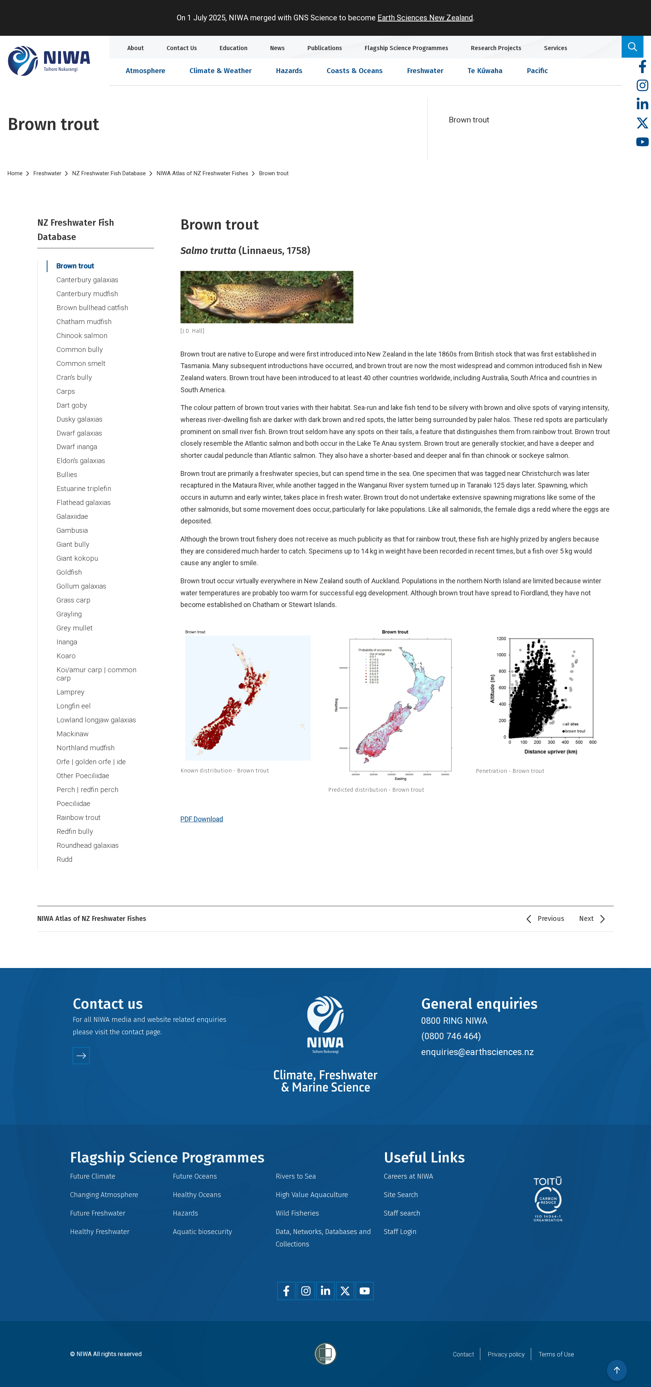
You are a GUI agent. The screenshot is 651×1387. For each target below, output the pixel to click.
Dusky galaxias (79, 419)
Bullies (67, 475)
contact (133, 1032)
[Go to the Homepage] (49, 61)
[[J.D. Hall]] (395, 297)
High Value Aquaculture (312, 1194)
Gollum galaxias (81, 586)
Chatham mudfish (84, 322)
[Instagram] (642, 85)
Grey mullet (75, 628)
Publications (324, 48)
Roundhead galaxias (88, 845)
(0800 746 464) (451, 1036)
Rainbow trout (79, 818)
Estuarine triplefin (84, 489)
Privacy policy (506, 1354)
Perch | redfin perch (87, 790)
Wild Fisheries (297, 1213)
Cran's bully (74, 377)
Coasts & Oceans (355, 70)
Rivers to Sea (296, 1176)
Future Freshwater (97, 1213)
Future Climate (92, 1176)
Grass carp (73, 600)
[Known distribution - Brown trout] (247, 696)
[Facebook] (642, 66)
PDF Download (201, 819)
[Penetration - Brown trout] (543, 696)
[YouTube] (642, 142)
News (277, 48)
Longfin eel (74, 706)
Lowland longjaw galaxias (96, 720)
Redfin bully (75, 831)
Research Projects (496, 48)
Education (234, 48)
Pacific (537, 70)
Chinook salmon (82, 336)
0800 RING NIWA (454, 1020)
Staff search (402, 1213)
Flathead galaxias (84, 503)
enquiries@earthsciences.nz (477, 1052)
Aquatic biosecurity (202, 1231)
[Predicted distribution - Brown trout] (395, 705)
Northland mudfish (86, 748)
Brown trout (75, 266)
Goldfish (69, 572)
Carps (66, 391)
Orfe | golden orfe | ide (91, 762)
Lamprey (70, 692)
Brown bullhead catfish (92, 308)
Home (15, 173)
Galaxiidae (72, 516)
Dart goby (72, 405)
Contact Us (182, 48)
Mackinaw (73, 734)
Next (586, 918)
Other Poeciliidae (83, 776)
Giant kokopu (77, 558)
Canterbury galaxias (87, 280)
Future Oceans (195, 1176)
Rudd (64, 859)
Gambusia (72, 530)
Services (555, 48)
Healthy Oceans (197, 1194)
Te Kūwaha (485, 70)
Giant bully (73, 544)
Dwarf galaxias (79, 433)
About (135, 48)
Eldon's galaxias (81, 461)
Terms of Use (556, 1354)
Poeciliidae (73, 804)
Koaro (66, 656)
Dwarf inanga (77, 447)
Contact (463, 1354)
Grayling (69, 614)
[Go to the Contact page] (81, 1055)
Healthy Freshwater (100, 1231)
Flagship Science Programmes (406, 48)
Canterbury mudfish (87, 294)
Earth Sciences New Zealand (425, 17)
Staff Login (400, 1231)
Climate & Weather (220, 70)
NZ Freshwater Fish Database (109, 173)
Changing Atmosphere (104, 1194)
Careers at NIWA (408, 1176)
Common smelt (81, 363)
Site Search (401, 1194)
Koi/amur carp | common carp (96, 674)
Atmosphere (145, 70)
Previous (551, 918)
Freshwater (425, 70)
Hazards (289, 70)
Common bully (80, 350)
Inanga (67, 642)
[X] (642, 123)
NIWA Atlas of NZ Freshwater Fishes (202, 173)
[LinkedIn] (642, 104)
